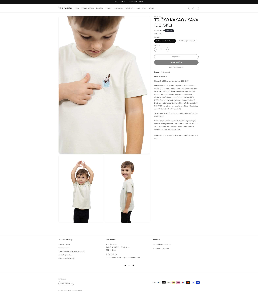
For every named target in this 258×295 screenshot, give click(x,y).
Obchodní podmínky (65, 255)
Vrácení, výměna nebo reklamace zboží (71, 251)
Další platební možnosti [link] (176, 67)
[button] (189, 8)
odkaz (161, 116)
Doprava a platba (64, 244)
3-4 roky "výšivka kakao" (166, 41)
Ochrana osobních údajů (66, 258)
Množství (157, 45)
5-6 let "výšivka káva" (188, 41)
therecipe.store (68, 290)
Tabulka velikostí (64, 248)
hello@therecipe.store (162, 244)
